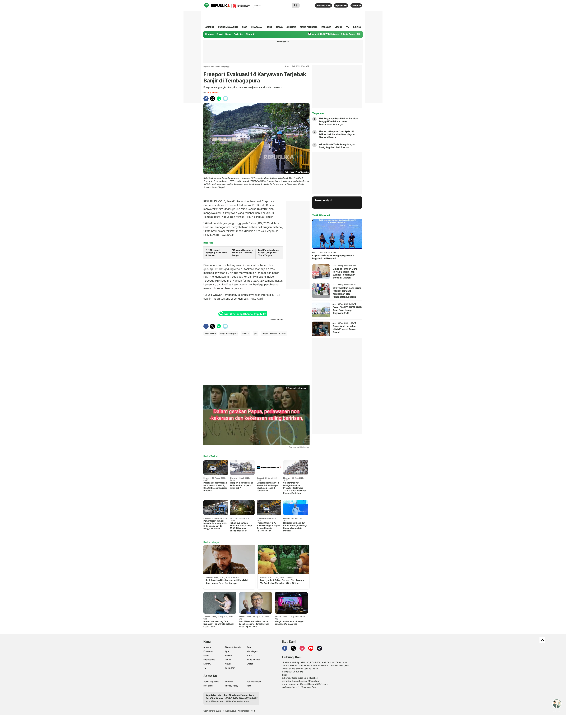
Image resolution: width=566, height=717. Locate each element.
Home (206, 66)
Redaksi (229, 681)
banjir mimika (210, 333)
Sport (249, 655)
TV (347, 27)
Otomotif (250, 34)
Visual (228, 663)
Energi (220, 34)
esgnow (326, 27)
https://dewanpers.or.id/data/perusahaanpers (227, 701)
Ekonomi (215, 66)
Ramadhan (230, 668)
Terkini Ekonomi (321, 215)
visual (338, 27)
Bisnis (228, 34)
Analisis (228, 655)
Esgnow (207, 663)
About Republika (211, 681)
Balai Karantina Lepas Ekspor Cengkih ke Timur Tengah (268, 253)
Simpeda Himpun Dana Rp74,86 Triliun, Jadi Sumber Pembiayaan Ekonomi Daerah (337, 134)
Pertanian (238, 34)
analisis (291, 27)
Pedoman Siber (254, 681)
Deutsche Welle (323, 5)
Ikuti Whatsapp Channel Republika (245, 314)
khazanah (257, 27)
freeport (245, 333)
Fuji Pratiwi (213, 92)
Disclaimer (208, 685)
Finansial (209, 34)
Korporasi (225, 66)
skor (244, 27)
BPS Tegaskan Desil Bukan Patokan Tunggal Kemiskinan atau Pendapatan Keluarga (338, 121)
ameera (209, 27)
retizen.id (356, 5)
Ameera (207, 647)
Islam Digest (252, 651)
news (279, 27)
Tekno (228, 659)
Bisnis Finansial (308, 27)
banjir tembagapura (228, 333)
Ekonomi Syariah (228, 27)
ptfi (255, 333)
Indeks (357, 27)
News (206, 655)
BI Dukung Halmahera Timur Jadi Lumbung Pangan (242, 253)
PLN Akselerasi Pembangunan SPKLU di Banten (216, 253)
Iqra (227, 651)
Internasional (209, 659)
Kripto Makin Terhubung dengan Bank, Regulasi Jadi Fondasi (337, 146)
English (250, 663)
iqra (269, 27)
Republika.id (341, 5)
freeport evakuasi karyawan (274, 333)
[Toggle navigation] (206, 5)
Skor (249, 647)
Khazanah (208, 651)
